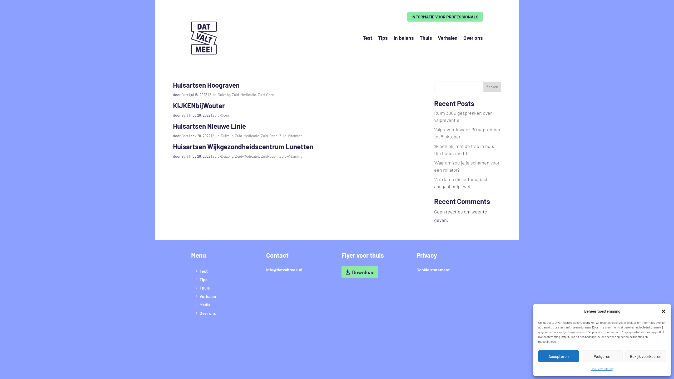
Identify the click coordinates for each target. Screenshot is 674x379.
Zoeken (492, 86)
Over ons (473, 38)
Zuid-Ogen (266, 94)
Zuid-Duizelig (219, 94)
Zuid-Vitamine (290, 135)
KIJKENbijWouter (199, 105)
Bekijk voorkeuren (645, 356)
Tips (383, 38)
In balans (404, 38)
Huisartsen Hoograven (206, 85)
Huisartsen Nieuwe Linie (209, 126)
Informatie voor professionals (445, 16)
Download (363, 272)
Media (205, 304)
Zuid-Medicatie (244, 94)
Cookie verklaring (602, 369)
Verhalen (448, 38)
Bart (184, 94)
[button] (663, 311)
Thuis (426, 38)
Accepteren (558, 356)
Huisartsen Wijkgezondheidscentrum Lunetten (243, 146)
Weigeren (602, 356)
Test (367, 38)
